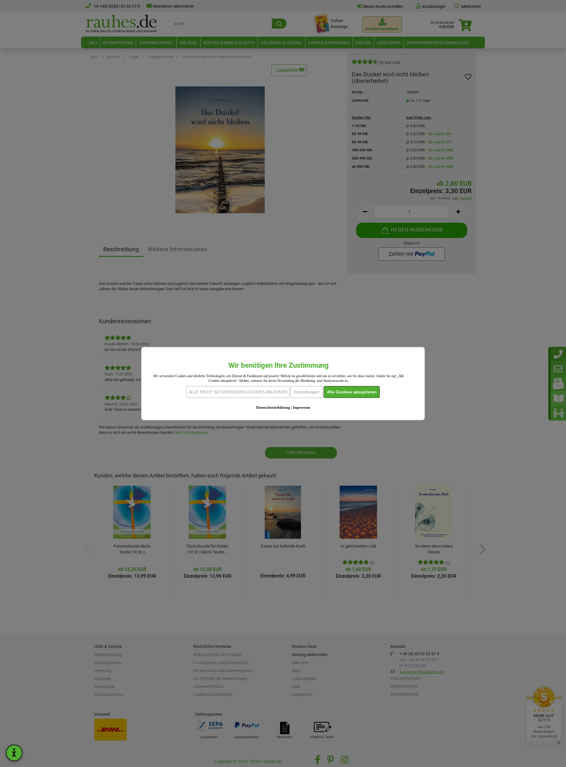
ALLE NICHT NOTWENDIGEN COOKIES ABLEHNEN (238, 392)
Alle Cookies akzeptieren (352, 392)
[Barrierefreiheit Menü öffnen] (14, 753)
